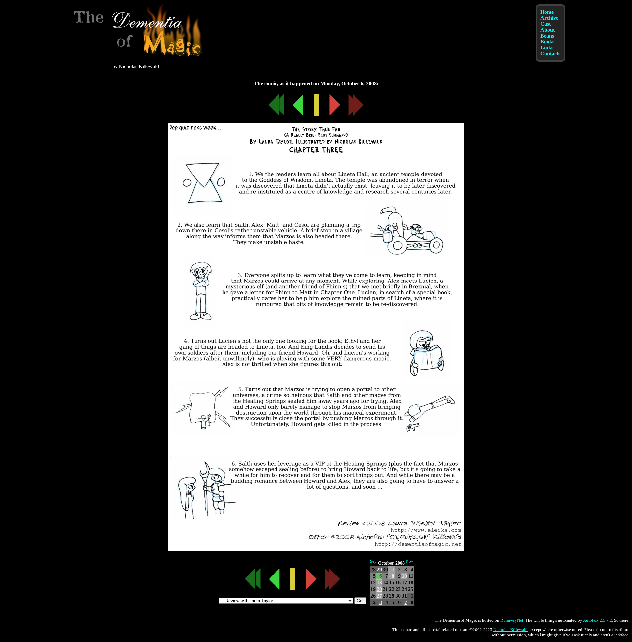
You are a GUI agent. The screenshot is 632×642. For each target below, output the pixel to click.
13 (379, 582)
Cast (545, 24)
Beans (547, 36)
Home (547, 12)
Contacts (550, 53)
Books (547, 41)
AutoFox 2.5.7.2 (597, 620)
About (547, 30)
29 (379, 569)
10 (404, 576)
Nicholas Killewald (510, 629)
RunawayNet (511, 620)
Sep (373, 561)
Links (546, 47)
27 (379, 596)
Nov (409, 561)
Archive (549, 18)
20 (379, 589)
